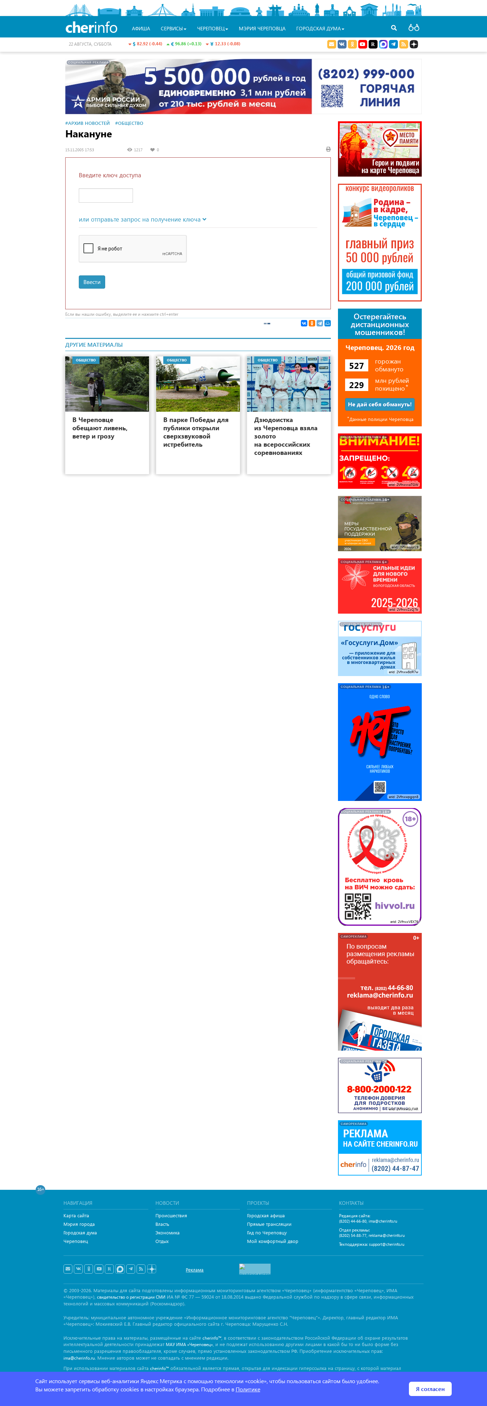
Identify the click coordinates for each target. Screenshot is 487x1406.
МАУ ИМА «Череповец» (189, 1344)
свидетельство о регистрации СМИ (131, 1297)
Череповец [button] (211, 28)
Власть (162, 1224)
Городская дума (80, 1232)
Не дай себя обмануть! (380, 404)
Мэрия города (79, 1224)
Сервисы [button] (172, 28)
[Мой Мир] (327, 323)
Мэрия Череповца (262, 28)
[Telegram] (320, 323)
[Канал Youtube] (362, 44)
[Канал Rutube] (373, 44)
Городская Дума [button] (318, 28)
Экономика (167, 1232)
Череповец (75, 1241)
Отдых (162, 1241)
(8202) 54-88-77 (352, 1235)
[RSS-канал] (141, 1269)
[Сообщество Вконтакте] (78, 1269)
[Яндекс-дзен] (151, 1269)
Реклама (195, 1270)
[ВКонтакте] (304, 323)
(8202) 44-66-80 (352, 1221)
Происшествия (171, 1215)
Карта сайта (76, 1215)
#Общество (129, 123)
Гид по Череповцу (267, 1232)
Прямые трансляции (269, 1224)
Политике (248, 1389)
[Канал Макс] (383, 45)
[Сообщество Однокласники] (352, 44)
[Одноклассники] (312, 323)
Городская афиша (266, 1215)
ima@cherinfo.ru (383, 1221)
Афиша (141, 28)
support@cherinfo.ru (386, 1244)
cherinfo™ (212, 1338)
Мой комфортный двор (272, 1241)
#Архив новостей (87, 123)
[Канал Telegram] (130, 1269)
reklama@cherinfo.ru (387, 1235)
